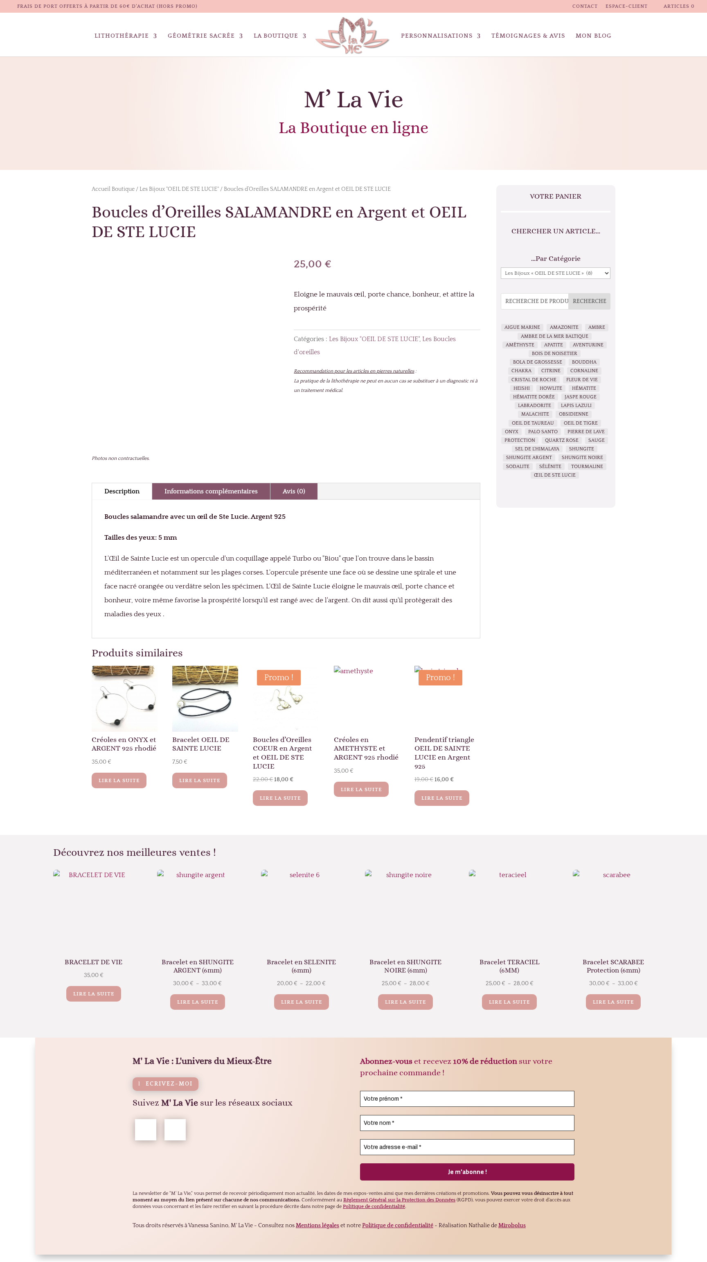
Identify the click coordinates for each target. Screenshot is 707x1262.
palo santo (543, 431)
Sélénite (550, 466)
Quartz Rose (562, 440)
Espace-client (627, 6)
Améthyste (520, 345)
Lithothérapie (122, 36)
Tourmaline (587, 466)
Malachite (535, 414)
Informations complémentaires (211, 491)
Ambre (596, 327)
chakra (521, 370)
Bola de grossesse (537, 362)
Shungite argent (529, 457)
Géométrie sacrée (201, 36)
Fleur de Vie (582, 379)
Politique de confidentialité (397, 1225)
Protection (519, 440)
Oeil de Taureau (533, 423)
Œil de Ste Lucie (555, 475)
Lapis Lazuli (576, 405)
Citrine (551, 370)
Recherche (589, 301)
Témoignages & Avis (528, 36)
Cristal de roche (533, 379)
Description (122, 491)
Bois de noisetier (554, 353)
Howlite (551, 388)
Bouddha (584, 362)
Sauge (596, 440)
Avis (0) (294, 491)
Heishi (521, 388)
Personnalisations (437, 36)
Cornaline (584, 370)
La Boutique (276, 36)
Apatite (553, 345)
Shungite (581, 449)
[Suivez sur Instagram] (175, 1129)
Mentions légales (317, 1225)
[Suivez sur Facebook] (145, 1129)
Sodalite (517, 466)
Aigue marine (522, 327)
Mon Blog (594, 36)
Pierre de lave (586, 431)
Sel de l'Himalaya (537, 449)
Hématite (584, 388)
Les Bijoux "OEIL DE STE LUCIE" (179, 189)
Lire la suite (119, 780)
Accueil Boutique (113, 189)
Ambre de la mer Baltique (554, 336)
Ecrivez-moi (169, 1084)
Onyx (511, 431)
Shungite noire (582, 457)
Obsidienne (573, 414)
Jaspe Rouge (581, 397)
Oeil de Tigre (581, 423)
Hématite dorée (534, 397)
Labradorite (534, 405)
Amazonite (564, 327)
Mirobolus (512, 1225)
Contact (585, 6)
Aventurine (588, 345)
